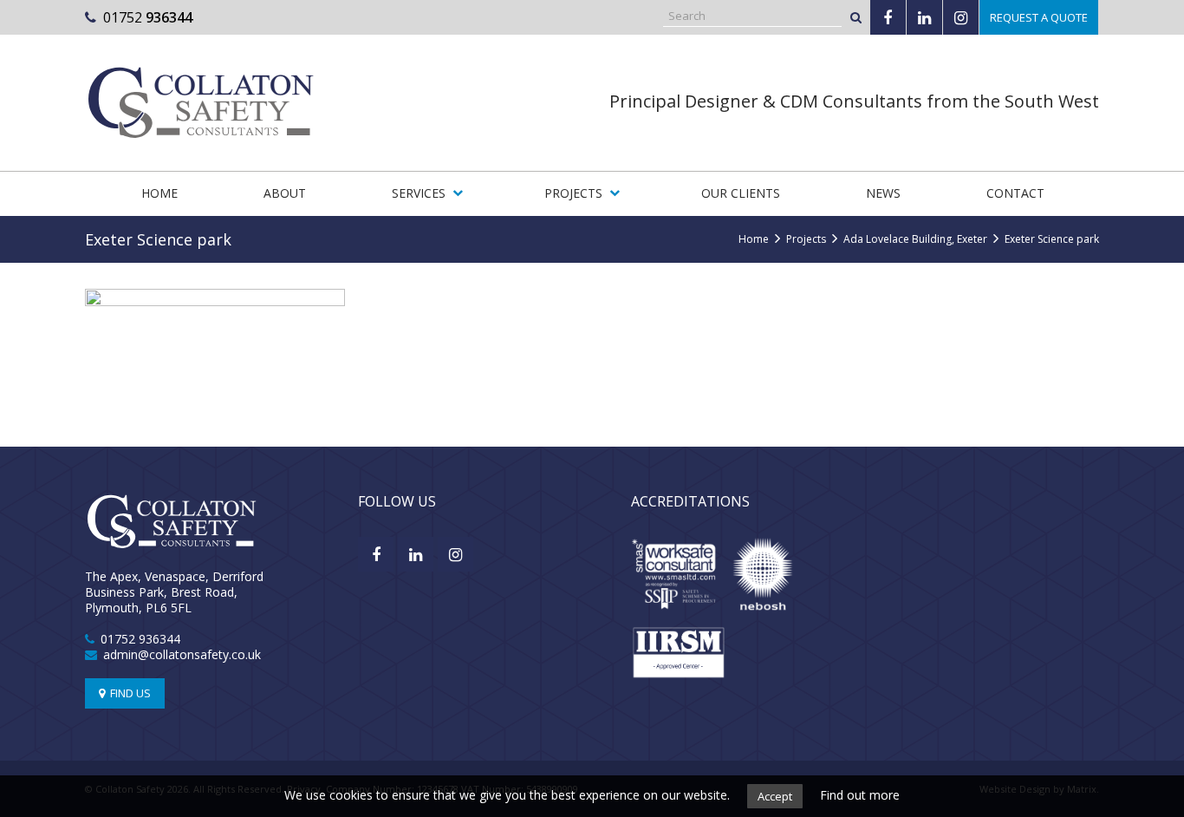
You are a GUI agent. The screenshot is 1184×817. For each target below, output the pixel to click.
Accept (775, 796)
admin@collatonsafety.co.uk (182, 654)
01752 (147, 17)
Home (159, 193)
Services (419, 193)
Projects (573, 193)
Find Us (129, 693)
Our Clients (740, 193)
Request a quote (1039, 17)
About (284, 193)
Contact (1015, 193)
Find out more (860, 795)
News (883, 193)
